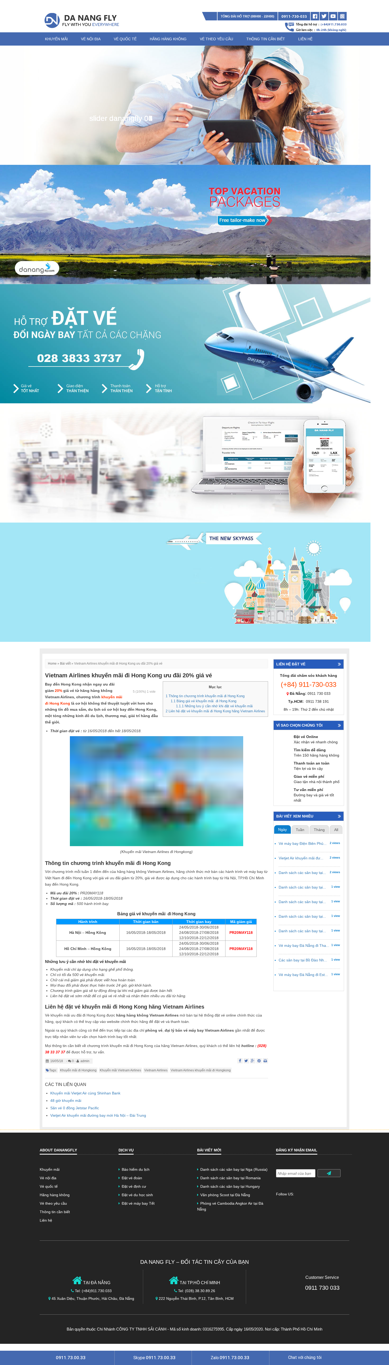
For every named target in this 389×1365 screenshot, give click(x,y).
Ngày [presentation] (282, 830)
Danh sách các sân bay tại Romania (230, 1178)
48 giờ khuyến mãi (65, 1100)
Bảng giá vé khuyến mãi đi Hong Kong (203, 701)
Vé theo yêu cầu (216, 39)
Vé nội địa (91, 39)
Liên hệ (305, 39)
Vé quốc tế (125, 39)
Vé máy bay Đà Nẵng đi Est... (303, 975)
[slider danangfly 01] (185, 105)
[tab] (282, 829)
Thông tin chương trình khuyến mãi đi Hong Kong (205, 696)
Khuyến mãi (56, 39)
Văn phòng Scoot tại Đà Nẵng (225, 1195)
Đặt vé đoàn (132, 1178)
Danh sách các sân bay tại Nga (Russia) (234, 1169)
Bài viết (65, 663)
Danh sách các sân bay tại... (302, 873)
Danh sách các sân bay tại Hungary (230, 1186)
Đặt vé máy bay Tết (138, 1203)
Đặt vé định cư (134, 1186)
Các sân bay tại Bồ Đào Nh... (303, 960)
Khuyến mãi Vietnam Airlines (120, 1070)
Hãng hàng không (168, 39)
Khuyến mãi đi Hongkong (78, 1070)
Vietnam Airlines (156, 1070)
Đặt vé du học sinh (137, 1195)
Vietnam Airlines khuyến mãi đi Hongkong (201, 1070)
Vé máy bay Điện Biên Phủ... (303, 844)
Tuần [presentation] (300, 830)
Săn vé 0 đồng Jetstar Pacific (74, 1108)
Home (52, 663)
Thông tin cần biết (265, 39)
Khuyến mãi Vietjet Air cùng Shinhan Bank (85, 1093)
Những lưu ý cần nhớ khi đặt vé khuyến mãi (214, 706)
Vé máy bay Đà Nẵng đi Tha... (304, 946)
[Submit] (329, 1173)
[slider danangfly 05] (185, 582)
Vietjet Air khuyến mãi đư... (301, 858)
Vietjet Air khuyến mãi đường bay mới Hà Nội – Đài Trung (98, 1115)
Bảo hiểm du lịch (136, 1169)
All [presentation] (336, 830)
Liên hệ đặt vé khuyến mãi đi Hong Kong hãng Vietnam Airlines (215, 711)
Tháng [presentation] (319, 830)
